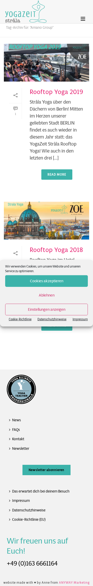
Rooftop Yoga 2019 (56, 92)
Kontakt (18, 439)
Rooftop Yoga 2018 (56, 249)
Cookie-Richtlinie (20, 319)
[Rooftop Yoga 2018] (46, 221)
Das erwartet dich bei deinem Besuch (40, 491)
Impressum (80, 319)
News (16, 420)
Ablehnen (47, 295)
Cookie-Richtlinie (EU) (28, 519)
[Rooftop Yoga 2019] (46, 63)
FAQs (16, 429)
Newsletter (20, 448)
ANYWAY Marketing (74, 582)
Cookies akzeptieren (46, 281)
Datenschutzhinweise (51, 319)
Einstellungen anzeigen (46, 309)
